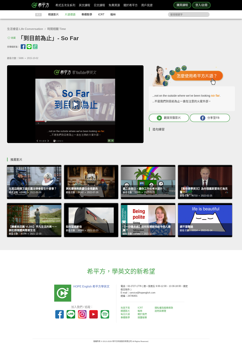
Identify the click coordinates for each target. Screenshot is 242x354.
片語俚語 (70, 14)
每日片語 (125, 314)
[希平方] (41, 5)
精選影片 (53, 14)
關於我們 (142, 314)
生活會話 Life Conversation (25, 28)
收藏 (13, 37)
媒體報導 (142, 317)
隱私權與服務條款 (164, 307)
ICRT (101, 14)
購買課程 (182, 5)
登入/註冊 (201, 5)
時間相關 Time (56, 28)
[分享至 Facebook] (23, 46)
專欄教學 (86, 14)
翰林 (113, 14)
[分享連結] (35, 46)
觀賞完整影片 (172, 117)
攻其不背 (125, 307)
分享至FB (213, 117)
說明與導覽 (160, 311)
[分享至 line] (29, 46)
